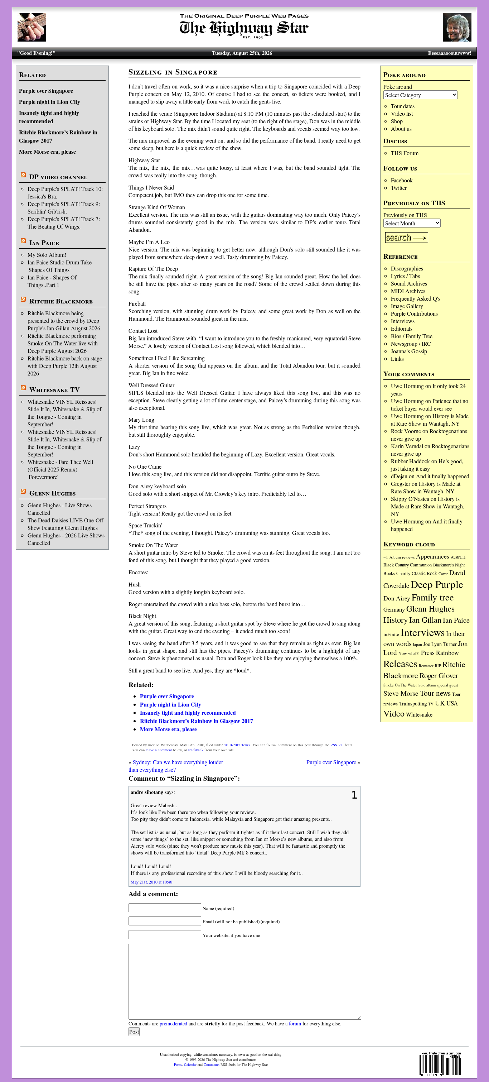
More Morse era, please (47, 151)
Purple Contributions (414, 313)
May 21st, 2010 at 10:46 (151, 882)
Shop (397, 121)
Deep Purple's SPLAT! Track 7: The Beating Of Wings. (64, 222)
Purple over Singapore (46, 90)
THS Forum (404, 153)
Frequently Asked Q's (415, 298)
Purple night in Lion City (49, 101)
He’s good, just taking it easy (427, 464)
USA (452, 703)
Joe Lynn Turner (440, 644)
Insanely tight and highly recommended (49, 117)
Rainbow (447, 652)
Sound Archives (409, 283)
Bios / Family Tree (411, 336)
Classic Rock (424, 573)
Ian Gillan (425, 619)
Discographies (407, 268)
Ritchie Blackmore (61, 301)
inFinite (391, 634)
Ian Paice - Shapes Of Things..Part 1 (52, 280)
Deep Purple (437, 584)
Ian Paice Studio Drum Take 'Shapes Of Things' (60, 265)
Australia (458, 557)
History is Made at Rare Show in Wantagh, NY (430, 419)
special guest (447, 685)
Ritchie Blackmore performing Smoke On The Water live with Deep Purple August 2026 (63, 343)
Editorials (401, 328)
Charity (403, 573)
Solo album (427, 685)
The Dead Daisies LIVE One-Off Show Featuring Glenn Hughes (65, 523)
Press (428, 652)
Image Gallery (407, 306)
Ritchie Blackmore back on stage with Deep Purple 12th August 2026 (65, 365)
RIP (438, 665)
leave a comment (159, 749)
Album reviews (402, 557)
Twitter (399, 187)
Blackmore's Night (449, 565)
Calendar (190, 1064)
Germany (394, 609)
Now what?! (409, 653)
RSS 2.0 (336, 744)
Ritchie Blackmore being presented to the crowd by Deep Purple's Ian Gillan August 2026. (65, 320)
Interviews (403, 321)
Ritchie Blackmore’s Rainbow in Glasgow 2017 (196, 721)
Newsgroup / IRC (411, 343)
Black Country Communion (407, 565)
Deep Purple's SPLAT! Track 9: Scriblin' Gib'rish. (64, 207)
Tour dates (403, 106)
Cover (443, 573)
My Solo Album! (47, 254)
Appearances (432, 556)
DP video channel (58, 177)
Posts (178, 1064)
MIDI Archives (408, 291)
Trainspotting (413, 703)
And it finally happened (442, 476)
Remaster (426, 665)
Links (397, 358)
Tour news (435, 693)
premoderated (173, 1023)
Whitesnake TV (54, 389)
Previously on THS (405, 215)
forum (295, 1023)
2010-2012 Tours (237, 744)
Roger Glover (439, 675)
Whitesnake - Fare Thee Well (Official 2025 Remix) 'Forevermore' (60, 469)
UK (440, 703)
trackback (195, 749)
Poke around (397, 86)
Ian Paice (44, 243)
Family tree (433, 597)
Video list (402, 113)
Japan (417, 644)
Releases (400, 663)
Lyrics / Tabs (405, 275)
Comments (211, 1064)
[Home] (244, 39)
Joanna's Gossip (409, 351)
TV (431, 704)
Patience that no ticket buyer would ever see (429, 404)
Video (394, 713)
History (395, 619)
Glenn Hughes (52, 493)
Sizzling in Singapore (173, 71)
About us (401, 128)
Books (389, 573)
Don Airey (396, 598)
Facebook (402, 180)
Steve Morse (400, 693)
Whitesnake (419, 714)
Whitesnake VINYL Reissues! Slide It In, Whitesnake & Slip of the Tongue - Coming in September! (64, 413)
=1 (385, 557)
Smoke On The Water (400, 685)
